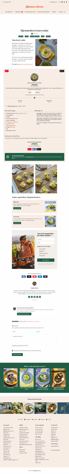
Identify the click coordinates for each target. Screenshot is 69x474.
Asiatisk (54, 429)
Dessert (22, 449)
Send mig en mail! (7, 2)
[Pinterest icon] (37, 297)
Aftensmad (23, 427)
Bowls (5, 432)
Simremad (6, 454)
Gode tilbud (42, 255)
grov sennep (13, 122)
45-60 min (39, 432)
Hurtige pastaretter (8, 437)
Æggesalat (16, 202)
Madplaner (19, 12)
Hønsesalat (10, 387)
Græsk (53, 434)
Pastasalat (6, 448)
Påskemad (37, 36)
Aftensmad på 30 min (30, 12)
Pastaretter (7, 446)
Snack (21, 439)
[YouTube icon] (40, 297)
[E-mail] (45, 276)
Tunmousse (16, 216)
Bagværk (6, 429)
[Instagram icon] (34, 297)
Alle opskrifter (8, 12)
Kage (5, 439)
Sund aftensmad (24, 441)
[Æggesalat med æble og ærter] (26, 377)
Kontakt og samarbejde (43, 12)
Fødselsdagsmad (40, 442)
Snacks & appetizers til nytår (42, 460)
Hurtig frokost (23, 434)
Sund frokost (23, 443)
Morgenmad (23, 436)
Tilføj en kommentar (18, 336)
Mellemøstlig (55, 439)
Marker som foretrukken (24, 314)
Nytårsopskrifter (40, 454)
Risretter (6, 451)
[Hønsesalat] (10, 377)
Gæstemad (39, 444)
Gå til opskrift (17, 208)
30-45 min (39, 431)
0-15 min (38, 427)
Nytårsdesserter (40, 453)
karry (11, 123)
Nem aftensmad (23, 437)
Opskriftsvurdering (16, 345)
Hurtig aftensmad (24, 432)
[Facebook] (66, 2)
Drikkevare (6, 434)
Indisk (53, 436)
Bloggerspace (36, 470)
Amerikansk (54, 427)
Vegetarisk (48, 36)
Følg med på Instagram (34, 399)
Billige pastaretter (8, 431)
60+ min (38, 434)
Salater (6, 453)
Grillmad (6, 436)
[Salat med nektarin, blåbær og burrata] (59, 377)
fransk (53, 432)
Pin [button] (7, 71)
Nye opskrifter (42, 249)
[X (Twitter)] (29, 276)
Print (62, 71)
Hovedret (23, 453)
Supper (6, 456)
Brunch (38, 439)
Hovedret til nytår (40, 446)
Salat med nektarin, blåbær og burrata (58, 388)
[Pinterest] (64, 2)
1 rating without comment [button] (32, 321)
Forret (22, 451)
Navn (14, 331)
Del (34, 149)
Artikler (54, 12)
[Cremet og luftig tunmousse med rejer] (43, 377)
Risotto (6, 449)
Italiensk (54, 437)
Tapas (37, 462)
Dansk (43, 36)
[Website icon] (32, 297)
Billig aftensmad (23, 429)
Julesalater (38, 449)
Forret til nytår (39, 441)
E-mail (38, 331)
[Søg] (64, 11)
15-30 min (21, 36)
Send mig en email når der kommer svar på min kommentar (27, 350)
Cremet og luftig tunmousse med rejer (42, 388)
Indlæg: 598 (34, 299)
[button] (32, 84)
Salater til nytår (39, 458)
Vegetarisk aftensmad (25, 444)
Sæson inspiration (43, 253)
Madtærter (7, 443)
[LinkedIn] (40, 276)
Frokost (26, 36)
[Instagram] (62, 2)
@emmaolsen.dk (29, 156)
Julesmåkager (39, 451)
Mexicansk (54, 441)
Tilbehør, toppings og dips (10, 459)
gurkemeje (11, 125)
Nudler (5, 444)
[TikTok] (59, 2)
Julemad (32, 36)
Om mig (61, 12)
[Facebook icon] (29, 297)
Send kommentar (17, 354)
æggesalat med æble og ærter (25, 64)
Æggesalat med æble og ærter (26, 388)
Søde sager (7, 458)
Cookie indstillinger (55, 450)
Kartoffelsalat (7, 441)
